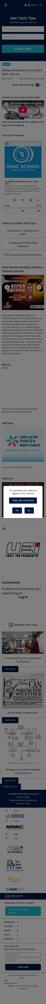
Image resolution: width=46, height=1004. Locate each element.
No (29, 510)
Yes (17, 510)
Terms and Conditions (23, 500)
